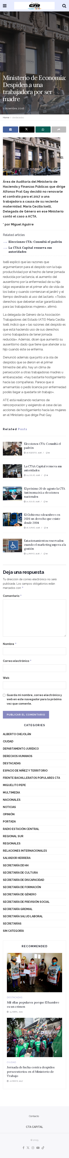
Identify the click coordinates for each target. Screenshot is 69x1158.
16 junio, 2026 (33, 528)
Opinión (9, 814)
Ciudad (8, 741)
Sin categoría (13, 930)
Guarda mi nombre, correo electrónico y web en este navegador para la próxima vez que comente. (34, 699)
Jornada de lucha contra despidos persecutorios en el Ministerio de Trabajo (31, 1071)
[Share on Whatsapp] (43, 129)
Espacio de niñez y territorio (25, 770)
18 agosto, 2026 (34, 453)
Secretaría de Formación (22, 887)
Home (6, 117)
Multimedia (11, 792)
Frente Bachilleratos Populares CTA (31, 777)
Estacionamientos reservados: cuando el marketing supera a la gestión (45, 544)
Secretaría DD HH (16, 865)
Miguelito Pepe (14, 785)
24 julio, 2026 (33, 475)
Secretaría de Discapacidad (23, 879)
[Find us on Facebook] (23, 1148)
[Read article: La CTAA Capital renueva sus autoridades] (12, 471)
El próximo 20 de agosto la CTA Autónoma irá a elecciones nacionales (44, 492)
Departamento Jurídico (21, 748)
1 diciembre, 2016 (13, 108)
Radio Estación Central (21, 828)
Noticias (9, 807)
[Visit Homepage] (34, 6)
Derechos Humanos (17, 756)
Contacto (34, 1116)
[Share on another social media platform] (59, 129)
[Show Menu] (5, 5)
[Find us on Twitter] (28, 1148)
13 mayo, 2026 (32, 554)
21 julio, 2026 (32, 502)
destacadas (18, 117)
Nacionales (12, 799)
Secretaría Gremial (18, 909)
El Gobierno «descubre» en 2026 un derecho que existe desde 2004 (42, 519)
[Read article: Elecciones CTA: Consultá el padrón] (12, 448)
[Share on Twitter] (26, 129)
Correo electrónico (17, 661)
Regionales (12, 843)
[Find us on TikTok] (43, 1148)
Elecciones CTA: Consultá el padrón (35, 242)
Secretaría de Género (19, 894)
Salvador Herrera (16, 857)
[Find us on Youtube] (37, 1148)
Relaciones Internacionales (25, 850)
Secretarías (12, 923)
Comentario (12, 596)
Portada (9, 821)
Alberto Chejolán (17, 734)
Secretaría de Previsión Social (26, 901)
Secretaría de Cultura (20, 872)
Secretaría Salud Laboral (23, 916)
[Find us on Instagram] (33, 1148)
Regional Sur (13, 836)
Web (6, 677)
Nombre (10, 644)
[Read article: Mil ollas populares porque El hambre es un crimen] (34, 972)
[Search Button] (64, 5)
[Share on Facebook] (10, 129)
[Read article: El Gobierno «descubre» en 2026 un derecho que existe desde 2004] (12, 519)
